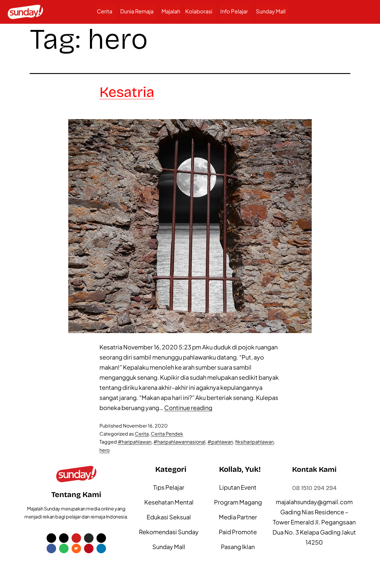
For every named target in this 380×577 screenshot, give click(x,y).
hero (104, 450)
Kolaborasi (198, 11)
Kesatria (126, 92)
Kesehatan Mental (169, 502)
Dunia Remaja (136, 11)
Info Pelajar (234, 11)
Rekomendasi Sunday (169, 531)
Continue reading (188, 407)
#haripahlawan (134, 442)
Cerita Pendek (167, 434)
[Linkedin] (101, 548)
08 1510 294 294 (314, 487)
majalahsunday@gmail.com (314, 501)
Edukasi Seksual (169, 517)
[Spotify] (64, 548)
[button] (106, 11)
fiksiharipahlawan (254, 442)
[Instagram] (89, 538)
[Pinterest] (89, 548)
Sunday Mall (271, 11)
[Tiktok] (64, 538)
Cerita (104, 11)
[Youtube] (76, 538)
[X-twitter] (51, 538)
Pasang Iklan (238, 546)
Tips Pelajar (168, 487)
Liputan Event (237, 487)
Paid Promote (238, 531)
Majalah (171, 11)
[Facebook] (51, 548)
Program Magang (238, 502)
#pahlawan (220, 442)
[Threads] (101, 538)
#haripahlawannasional (179, 442)
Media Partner (238, 517)
